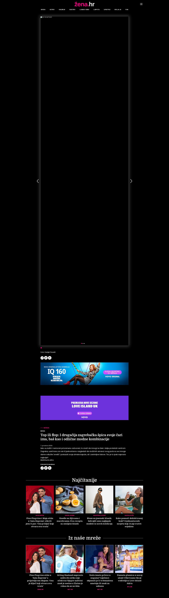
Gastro (72, 10)
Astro (52, 10)
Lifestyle (107, 10)
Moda (43, 10)
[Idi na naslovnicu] (85, 6)
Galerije (62, 10)
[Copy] (42, 359)
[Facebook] (46, 359)
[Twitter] (49, 359)
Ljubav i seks (84, 10)
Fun (126, 10)
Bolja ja (118, 10)
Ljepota (96, 10)
